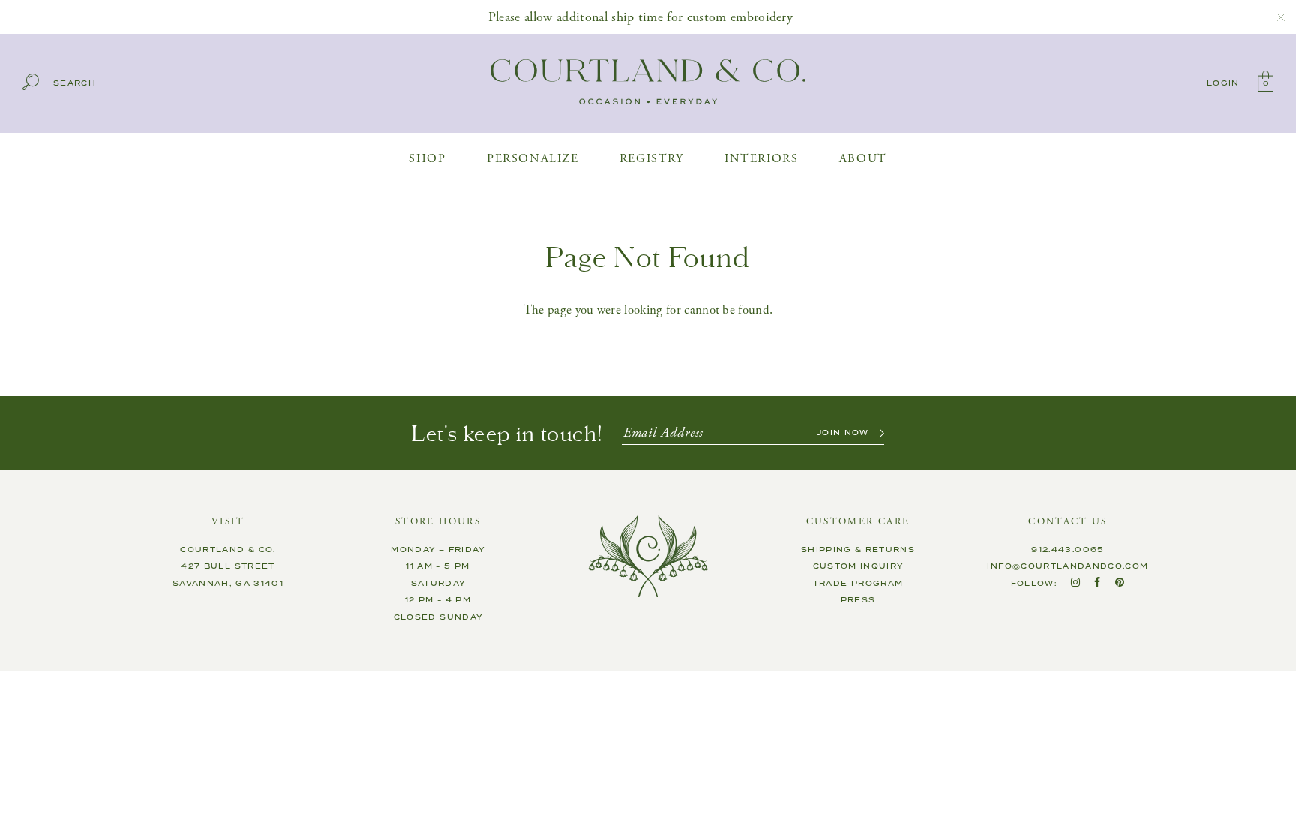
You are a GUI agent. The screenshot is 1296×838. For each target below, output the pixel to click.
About (863, 159)
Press (858, 600)
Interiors (761, 159)
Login (1223, 83)
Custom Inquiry (858, 566)
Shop (427, 159)
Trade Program (858, 583)
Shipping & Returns (858, 550)
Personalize (533, 159)
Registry (652, 159)
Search (74, 83)
